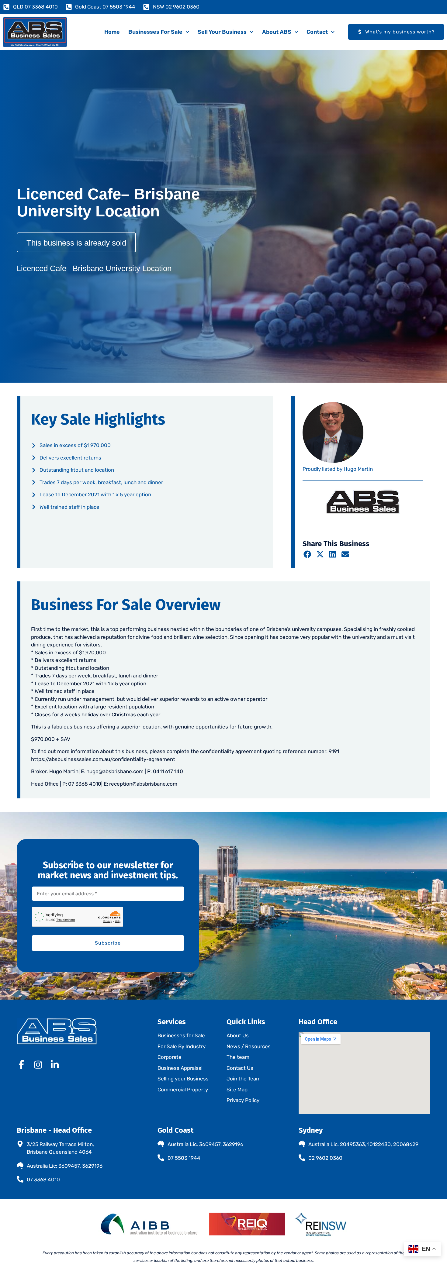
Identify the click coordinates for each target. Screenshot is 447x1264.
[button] (307, 554)
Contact (317, 32)
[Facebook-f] (21, 1064)
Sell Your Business (222, 32)
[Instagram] (38, 1064)
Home (112, 32)
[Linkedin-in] (54, 1064)
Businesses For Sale (155, 32)
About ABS (276, 32)
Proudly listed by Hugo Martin (338, 469)
